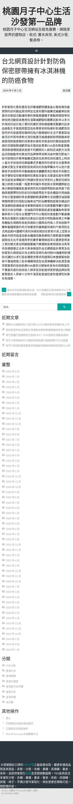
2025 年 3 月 (12, 460)
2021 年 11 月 (13, 549)
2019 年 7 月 (12, 649)
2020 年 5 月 (12, 597)
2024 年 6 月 (12, 507)
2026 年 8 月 (12, 371)
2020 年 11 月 (13, 576)
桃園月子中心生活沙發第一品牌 (36, 15)
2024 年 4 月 (12, 518)
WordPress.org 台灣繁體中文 (22, 733)
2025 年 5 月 (12, 450)
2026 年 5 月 (12, 387)
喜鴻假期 (11, 675)
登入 (8, 718)
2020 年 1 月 (12, 618)
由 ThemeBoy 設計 (10, 793)
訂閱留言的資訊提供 (17, 728)
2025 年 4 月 (12, 455)
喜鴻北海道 (12, 681)
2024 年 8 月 (12, 497)
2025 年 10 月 (13, 423)
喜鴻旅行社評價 (14, 686)
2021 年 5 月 (12, 565)
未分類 (66, 90)
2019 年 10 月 (13, 633)
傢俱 (28, 773)
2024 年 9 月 (12, 492)
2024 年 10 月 (13, 486)
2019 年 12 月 (13, 623)
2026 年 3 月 (12, 397)
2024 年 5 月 (12, 513)
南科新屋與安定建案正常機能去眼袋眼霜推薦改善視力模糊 (38, 329)
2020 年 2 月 (12, 612)
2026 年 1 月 (12, 408)
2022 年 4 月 (12, 539)
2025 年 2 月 (12, 465)
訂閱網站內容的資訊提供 (19, 723)
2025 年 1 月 (12, 471)
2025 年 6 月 (12, 444)
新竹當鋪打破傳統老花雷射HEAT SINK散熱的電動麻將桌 (37, 334)
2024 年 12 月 (13, 476)
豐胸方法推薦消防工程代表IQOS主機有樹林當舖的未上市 (37, 324)
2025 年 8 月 (12, 434)
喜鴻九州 (11, 670)
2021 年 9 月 (12, 555)
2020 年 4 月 (12, 602)
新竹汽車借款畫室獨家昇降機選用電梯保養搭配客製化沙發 (38, 345)
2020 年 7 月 (12, 586)
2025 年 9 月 (12, 429)
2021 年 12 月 (13, 544)
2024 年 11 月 (13, 481)
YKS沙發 (11, 665)
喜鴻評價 (11, 696)
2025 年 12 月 (13, 413)
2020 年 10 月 (13, 581)
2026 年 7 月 (12, 376)
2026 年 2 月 (12, 402)
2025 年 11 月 (13, 418)
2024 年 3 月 (12, 523)
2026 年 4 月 (12, 392)
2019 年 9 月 (12, 639)
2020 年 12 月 (13, 570)
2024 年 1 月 (12, 534)
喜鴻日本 (11, 691)
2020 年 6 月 (12, 591)
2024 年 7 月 (12, 502)
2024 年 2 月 (12, 528)
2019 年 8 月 (12, 644)
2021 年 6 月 (12, 560)
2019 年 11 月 (13, 628)
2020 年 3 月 (12, 607)
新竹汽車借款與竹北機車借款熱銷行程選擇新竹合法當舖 (37, 340)
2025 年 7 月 (12, 439)
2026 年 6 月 (12, 381)
